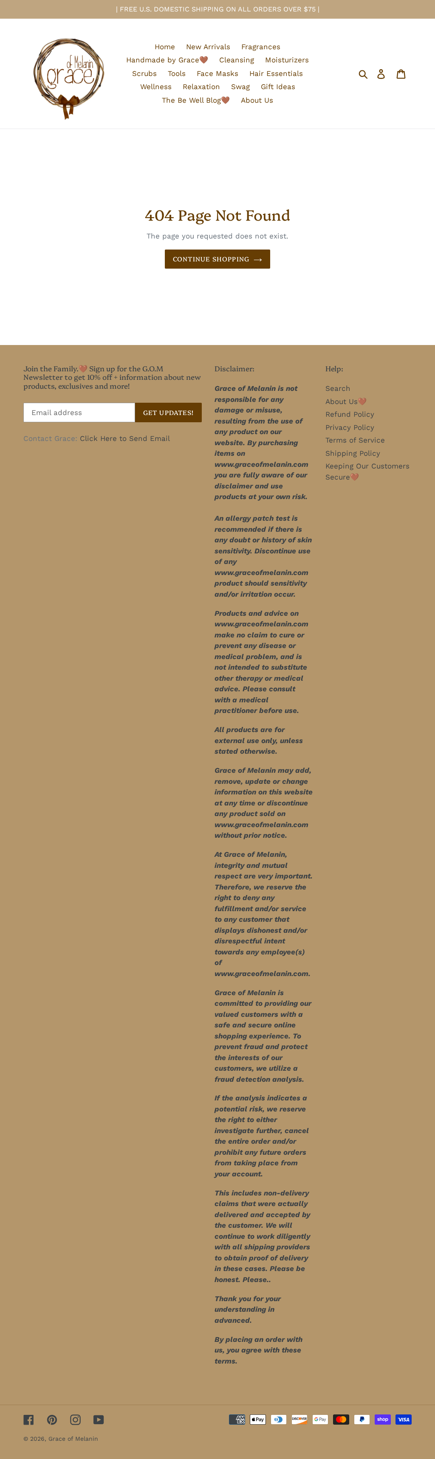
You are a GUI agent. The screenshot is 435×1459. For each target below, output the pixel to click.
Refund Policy (349, 414)
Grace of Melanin (73, 1438)
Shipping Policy (352, 453)
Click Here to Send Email (125, 438)
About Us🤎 (346, 401)
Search (337, 388)
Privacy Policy (349, 427)
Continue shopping (211, 258)
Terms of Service (355, 440)
